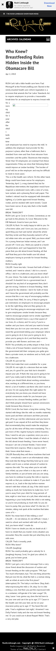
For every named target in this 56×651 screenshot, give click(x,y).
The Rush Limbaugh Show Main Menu (22, 14)
